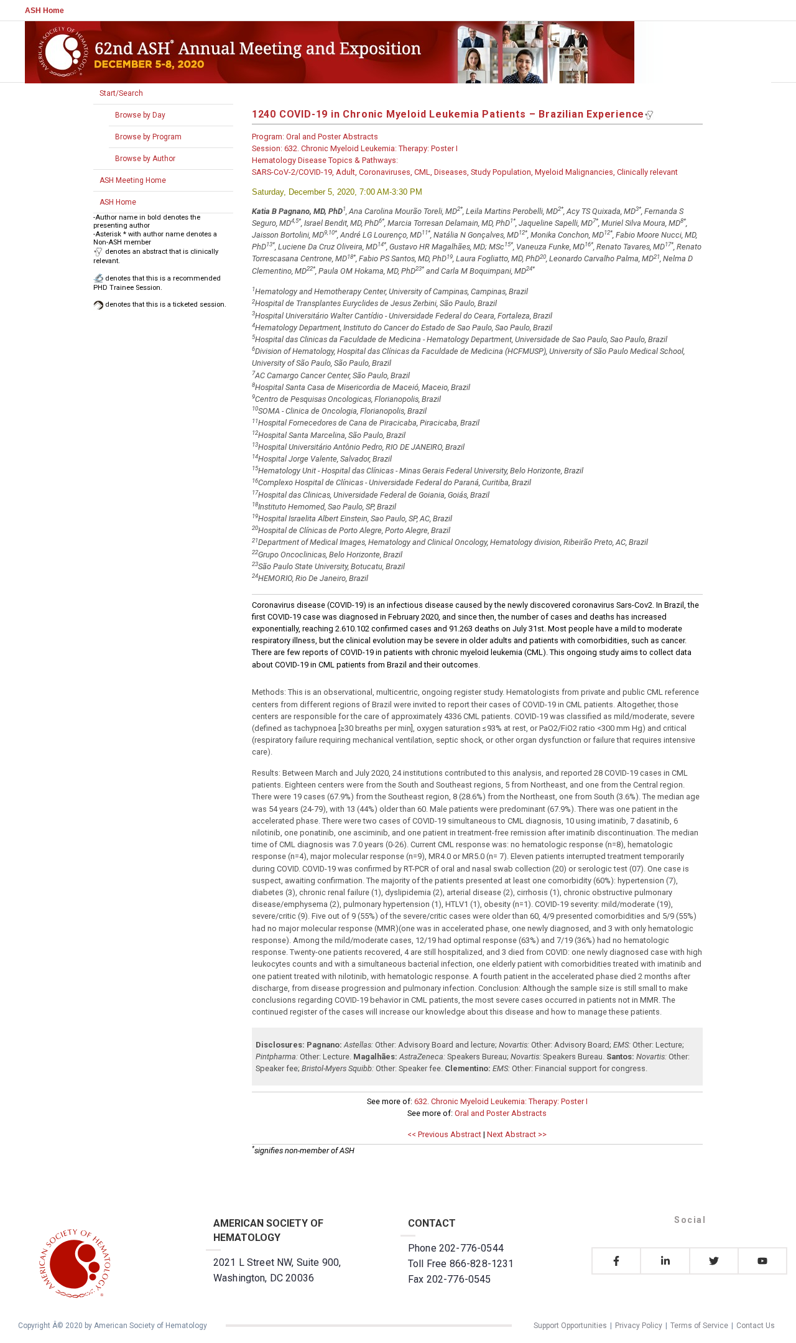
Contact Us (755, 1325)
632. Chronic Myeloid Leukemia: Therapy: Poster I (501, 1101)
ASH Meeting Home (133, 180)
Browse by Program (148, 136)
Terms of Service (699, 1325)
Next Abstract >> (517, 1134)
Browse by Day (140, 115)
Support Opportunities (570, 1325)
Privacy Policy (638, 1325)
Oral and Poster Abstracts (501, 1113)
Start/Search (121, 93)
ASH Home (44, 10)
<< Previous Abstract (444, 1134)
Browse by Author (145, 158)
